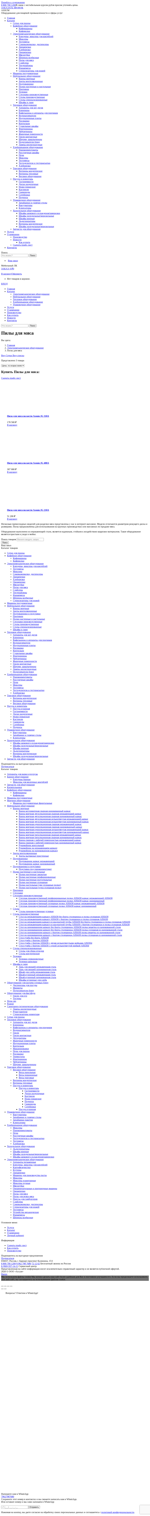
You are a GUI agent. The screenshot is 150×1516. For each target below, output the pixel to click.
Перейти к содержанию (13, 2)
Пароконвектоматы (22, 1130)
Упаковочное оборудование (21, 1112)
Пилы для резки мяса (23, 1196)
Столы (16, 908)
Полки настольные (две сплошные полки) (40, 885)
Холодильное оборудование (21, 1146)
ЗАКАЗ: (7, 268)
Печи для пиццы (21, 1051)
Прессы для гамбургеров (25, 1199)
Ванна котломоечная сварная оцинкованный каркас (45, 811)
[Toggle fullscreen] (8, 1286)
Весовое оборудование (24, 1069)
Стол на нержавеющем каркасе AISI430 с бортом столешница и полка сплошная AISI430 (63, 919)
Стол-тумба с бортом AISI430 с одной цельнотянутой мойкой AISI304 (54, 945)
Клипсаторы (19, 1122)
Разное (10, 1004)
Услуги (10, 1227)
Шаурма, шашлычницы (24, 1064)
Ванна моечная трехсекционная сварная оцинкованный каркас (50, 837)
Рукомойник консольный (31, 845)
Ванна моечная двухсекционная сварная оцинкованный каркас (50, 816)
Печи (15, 1133)
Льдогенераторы (21, 1149)
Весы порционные (28, 1075)
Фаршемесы (19, 1215)
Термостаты (19, 1056)
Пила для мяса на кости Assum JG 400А (28, 463)
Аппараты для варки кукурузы (22, 774)
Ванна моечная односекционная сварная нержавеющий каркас (50, 824)
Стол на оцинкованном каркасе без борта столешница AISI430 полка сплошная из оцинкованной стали (70, 930)
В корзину (6, 274)
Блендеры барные (22, 779)
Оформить (16, 274)
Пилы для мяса (20, 1194)
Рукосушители (20, 1011)
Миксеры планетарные (24, 1180)
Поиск (5, 543)
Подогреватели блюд (23, 990)
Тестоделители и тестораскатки (28, 1138)
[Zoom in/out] (11, 1286)
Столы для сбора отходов (31, 951)
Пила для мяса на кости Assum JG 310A (28, 416)
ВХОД (4, 284)
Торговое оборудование (19, 1067)
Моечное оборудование (18, 800)
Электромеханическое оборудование (25, 1159)
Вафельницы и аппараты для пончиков (32, 1027)
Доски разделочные (34, 1093)
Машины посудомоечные (19, 798)
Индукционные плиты (24, 1043)
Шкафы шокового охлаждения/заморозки (33, 1157)
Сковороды (30, 1104)
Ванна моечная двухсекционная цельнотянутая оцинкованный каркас (54, 821)
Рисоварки (18, 1054)
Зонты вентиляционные (25, 853)
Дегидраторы (19, 1038)
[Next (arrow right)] (5, 1288)
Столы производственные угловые (36, 911)
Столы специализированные (27, 948)
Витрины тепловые (22, 1083)
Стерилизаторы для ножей (26, 1207)
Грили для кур (20, 996)
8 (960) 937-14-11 (9, 1266)
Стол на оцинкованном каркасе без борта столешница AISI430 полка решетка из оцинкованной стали (70, 927)
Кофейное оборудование (19, 790)
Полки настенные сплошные (33, 882)
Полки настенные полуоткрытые (35, 879)
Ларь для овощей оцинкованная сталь (37, 969)
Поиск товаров (8, 539)
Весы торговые (26, 1077)
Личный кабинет (15, 1235)
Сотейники (30, 1106)
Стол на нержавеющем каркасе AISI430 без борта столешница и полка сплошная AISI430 (63, 916)
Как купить (12, 1248)
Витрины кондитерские (25, 1080)
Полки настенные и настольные (29, 872)
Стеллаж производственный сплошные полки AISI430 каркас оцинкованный (57, 906)
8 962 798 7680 (23, 1263)
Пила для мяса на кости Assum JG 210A (28, 510)
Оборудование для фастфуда (21, 993)
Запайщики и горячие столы (27, 1117)
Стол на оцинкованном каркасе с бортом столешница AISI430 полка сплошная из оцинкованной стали (70, 935)
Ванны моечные (21, 808)
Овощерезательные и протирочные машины (35, 1188)
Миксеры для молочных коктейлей (30, 782)
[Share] (5, 1286)
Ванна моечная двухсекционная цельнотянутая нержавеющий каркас (53, 819)
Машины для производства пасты (30, 1175)
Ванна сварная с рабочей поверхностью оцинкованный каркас (50, 843)
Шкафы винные (21, 1151)
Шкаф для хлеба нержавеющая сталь (37, 972)
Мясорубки (18, 1186)
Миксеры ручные (21, 1183)
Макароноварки (21, 1048)
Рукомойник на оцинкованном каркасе (38, 850)
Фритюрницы (20, 1059)
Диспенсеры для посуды (25, 985)
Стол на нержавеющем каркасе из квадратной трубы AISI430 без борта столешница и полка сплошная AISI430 (74, 922)
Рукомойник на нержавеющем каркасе (38, 848)
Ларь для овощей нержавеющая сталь (37, 967)
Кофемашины (20, 792)
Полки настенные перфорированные (37, 877)
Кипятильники (14, 787)
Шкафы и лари (20, 964)
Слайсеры (18, 1201)
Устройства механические (26, 1212)
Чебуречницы (20, 1062)
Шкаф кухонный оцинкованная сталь (37, 977)
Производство (14, 1250)
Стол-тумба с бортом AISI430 (33, 940)
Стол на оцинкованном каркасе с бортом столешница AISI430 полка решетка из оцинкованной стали (69, 932)
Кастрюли (30, 1096)
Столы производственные (26, 914)
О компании (13, 1233)
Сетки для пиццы (16, 1017)
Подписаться (7, 766)
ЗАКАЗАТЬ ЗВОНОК (12, 7)
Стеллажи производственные (27, 895)
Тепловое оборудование (19, 1019)
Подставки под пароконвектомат (35, 869)
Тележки (17, 956)
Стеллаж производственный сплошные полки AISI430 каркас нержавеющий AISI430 (61, 903)
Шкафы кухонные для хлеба (33, 980)
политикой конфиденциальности (117, 1512)
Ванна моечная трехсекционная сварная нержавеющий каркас (50, 835)
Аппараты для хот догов (25, 1022)
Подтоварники (20, 858)
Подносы (29, 1101)
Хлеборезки (19, 1143)
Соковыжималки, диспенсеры (28, 1204)
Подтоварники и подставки (27, 866)
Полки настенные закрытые (33, 874)
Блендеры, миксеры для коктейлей (30, 1165)
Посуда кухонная (27, 1109)
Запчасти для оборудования (21, 784)
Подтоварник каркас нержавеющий (36, 861)
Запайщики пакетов (23, 1120)
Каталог (11, 1230)
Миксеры (17, 1128)
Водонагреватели (21, 1030)
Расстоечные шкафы (23, 1135)
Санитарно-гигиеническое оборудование (27, 1006)
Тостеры (17, 998)
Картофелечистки (22, 1167)
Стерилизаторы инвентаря (26, 1014)
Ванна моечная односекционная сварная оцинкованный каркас (50, 827)
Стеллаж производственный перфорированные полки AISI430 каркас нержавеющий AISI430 (65, 898)
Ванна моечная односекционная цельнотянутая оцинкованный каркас (54, 832)
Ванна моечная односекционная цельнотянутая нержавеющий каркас (53, 829)
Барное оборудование (18, 777)
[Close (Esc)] (2, 1286)
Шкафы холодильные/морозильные (30, 1154)
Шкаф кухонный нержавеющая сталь (37, 974)
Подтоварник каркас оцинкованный (37, 864)
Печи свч (11, 1001)
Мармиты (18, 988)
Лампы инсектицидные (24, 1009)
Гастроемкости (32, 1091)
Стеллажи (18, 893)
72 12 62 (36, 1263)
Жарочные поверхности (25, 1040)
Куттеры (17, 1170)
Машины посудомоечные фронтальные (32, 803)
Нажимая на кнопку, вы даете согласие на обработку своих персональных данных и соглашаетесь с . (68, 1512)
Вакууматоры (20, 1114)
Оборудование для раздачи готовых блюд (27, 982)
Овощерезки (19, 1191)
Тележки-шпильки (28, 961)
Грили (16, 1033)
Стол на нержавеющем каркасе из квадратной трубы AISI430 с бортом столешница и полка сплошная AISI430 (74, 924)
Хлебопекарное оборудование (22, 1125)
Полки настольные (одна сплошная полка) (40, 887)
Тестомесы (18, 1141)
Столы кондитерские (29, 953)
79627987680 (7, 1496)
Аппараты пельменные (24, 1162)
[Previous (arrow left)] (2, 1288)
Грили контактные (22, 1035)
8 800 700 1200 (8, 5)
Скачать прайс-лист (11, 378)
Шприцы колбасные (23, 1217)
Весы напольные (27, 1072)
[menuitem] (11, 18)
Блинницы (18, 1025)
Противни (18, 890)
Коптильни (18, 1046)
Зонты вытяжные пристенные (34, 856)
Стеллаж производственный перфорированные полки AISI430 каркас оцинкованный (61, 901)
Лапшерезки (19, 1172)
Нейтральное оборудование (21, 806)
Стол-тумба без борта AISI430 (34, 938)
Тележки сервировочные (31, 959)
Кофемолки (18, 795)
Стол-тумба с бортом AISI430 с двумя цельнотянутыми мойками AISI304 (55, 943)
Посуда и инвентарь (23, 1085)
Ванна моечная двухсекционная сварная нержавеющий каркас (50, 813)
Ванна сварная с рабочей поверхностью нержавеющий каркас (50, 840)
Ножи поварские (33, 1099)
